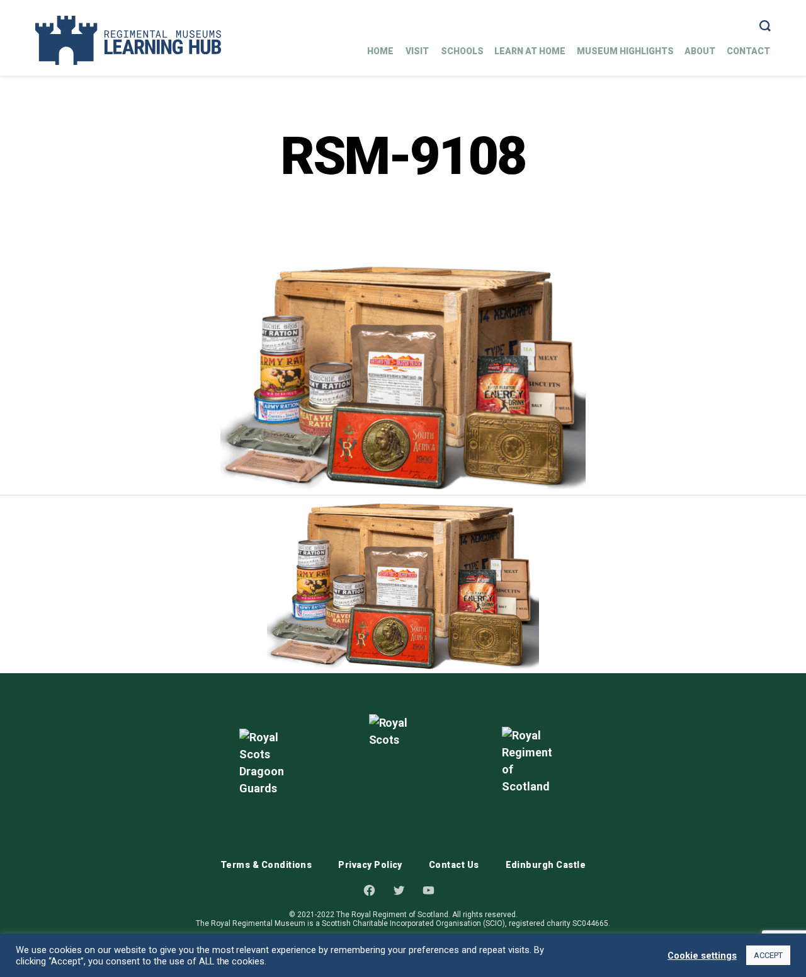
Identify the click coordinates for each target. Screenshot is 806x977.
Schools (462, 51)
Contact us (454, 865)
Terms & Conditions (266, 865)
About (699, 51)
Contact (748, 51)
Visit (417, 51)
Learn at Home (529, 51)
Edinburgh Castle (546, 865)
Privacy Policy (370, 865)
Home (380, 51)
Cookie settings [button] (702, 955)
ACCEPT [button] (768, 955)
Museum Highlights (625, 51)
